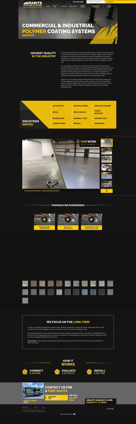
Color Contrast (74, 414)
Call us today (32, 341)
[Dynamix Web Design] (110, 409)
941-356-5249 (78, 2)
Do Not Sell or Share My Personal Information (36, 411)
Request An (54, 398)
